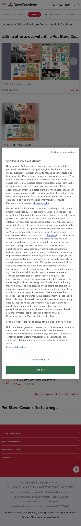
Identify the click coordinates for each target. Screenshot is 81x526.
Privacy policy (41, 203)
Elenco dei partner (16, 347)
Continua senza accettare (63, 152)
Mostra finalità (40, 359)
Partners (51, 235)
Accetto (40, 369)
